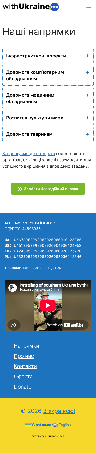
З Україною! (59, 411)
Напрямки (26, 346)
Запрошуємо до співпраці (28, 153)
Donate (22, 387)
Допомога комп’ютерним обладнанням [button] (35, 75)
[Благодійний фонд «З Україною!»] (30, 7)
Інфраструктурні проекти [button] (36, 56)
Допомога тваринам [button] (29, 134)
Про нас (24, 356)
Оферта (23, 376)
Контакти (25, 366)
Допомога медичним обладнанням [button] (30, 98)
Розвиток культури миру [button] (34, 118)
